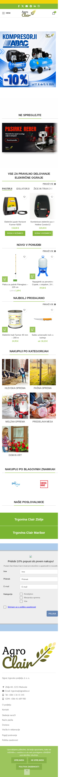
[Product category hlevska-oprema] (15, 375)
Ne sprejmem (37, 760)
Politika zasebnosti (10, 740)
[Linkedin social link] (35, 6)
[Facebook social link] (19, 6)
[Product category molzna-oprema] (15, 409)
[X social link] (23, 6)
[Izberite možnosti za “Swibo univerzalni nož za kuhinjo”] (32, 329)
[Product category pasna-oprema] (43, 375)
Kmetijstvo (28, 594)
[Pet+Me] (16, 484)
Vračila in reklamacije (11, 730)
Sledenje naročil (8, 715)
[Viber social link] (39, 6)
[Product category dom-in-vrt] (15, 442)
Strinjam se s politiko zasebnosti (22, 607)
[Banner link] (30, 137)
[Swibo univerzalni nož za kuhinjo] (43, 319)
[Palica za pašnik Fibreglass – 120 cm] (15, 266)
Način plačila (7, 720)
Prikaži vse (48, 184)
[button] (56, 59)
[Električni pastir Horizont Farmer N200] (15, 206)
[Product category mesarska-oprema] (43, 409)
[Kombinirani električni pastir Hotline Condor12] (43, 206)
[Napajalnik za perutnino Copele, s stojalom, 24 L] (43, 266)
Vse (25, 601)
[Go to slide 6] (33, 84)
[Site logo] (28, 13)
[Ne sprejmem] (27, 772)
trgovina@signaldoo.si (20, 691)
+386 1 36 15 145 (16, 695)
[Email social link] (27, 6)
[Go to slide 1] (19, 84)
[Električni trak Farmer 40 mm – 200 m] (15, 319)
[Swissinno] (44, 484)
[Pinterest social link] (31, 6)
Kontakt (5, 710)
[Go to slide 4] (28, 84)
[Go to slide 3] (25, 84)
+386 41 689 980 (18, 699)
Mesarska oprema (32, 597)
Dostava (5, 725)
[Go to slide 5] (30, 84)
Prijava (52, 613)
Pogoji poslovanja (9, 735)
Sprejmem (19, 760)
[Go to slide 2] (22, 84)
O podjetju (6, 705)
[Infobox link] (29, 520)
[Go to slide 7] (36, 84)
